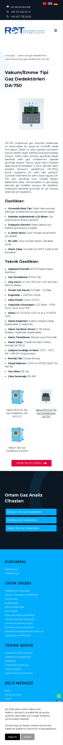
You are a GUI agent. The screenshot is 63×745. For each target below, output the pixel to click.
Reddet (27, 737)
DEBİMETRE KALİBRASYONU (18, 657)
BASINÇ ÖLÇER (11, 603)
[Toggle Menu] (55, 30)
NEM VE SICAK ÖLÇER (14, 607)
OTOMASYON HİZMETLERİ (16, 665)
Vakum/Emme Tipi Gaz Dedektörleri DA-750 (46, 413)
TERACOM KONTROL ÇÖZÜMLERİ (20, 619)
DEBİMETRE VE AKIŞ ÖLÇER (17, 591)
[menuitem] (31, 512)
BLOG (7, 691)
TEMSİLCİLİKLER (12, 573)
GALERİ (8, 699)
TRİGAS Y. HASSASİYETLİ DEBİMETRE (21, 595)
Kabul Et (12, 737)
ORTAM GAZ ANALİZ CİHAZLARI (19, 627)
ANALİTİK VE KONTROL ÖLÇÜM (19, 623)
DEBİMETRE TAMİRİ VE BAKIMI (18, 653)
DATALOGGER (11, 611)
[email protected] (20, 7)
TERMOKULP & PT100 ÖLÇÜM (18, 635)
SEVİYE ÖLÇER (11, 599)
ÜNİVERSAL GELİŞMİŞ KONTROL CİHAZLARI (24, 631)
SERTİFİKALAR (11, 569)
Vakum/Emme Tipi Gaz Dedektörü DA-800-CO (17, 413)
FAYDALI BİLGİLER (13, 669)
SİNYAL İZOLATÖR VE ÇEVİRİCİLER (20, 615)
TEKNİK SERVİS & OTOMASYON (19, 673)
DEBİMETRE (10, 661)
